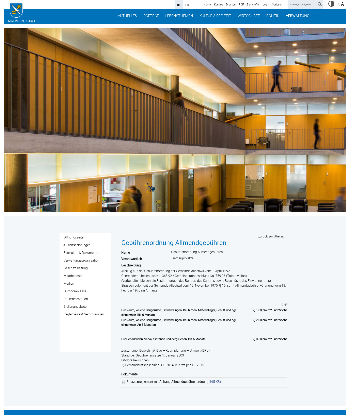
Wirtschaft (249, 15)
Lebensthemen (179, 15)
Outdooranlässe (75, 291)
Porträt (151, 15)
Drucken (231, 4)
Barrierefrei (253, 4)
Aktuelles (127, 15)
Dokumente (129, 374)
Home (207, 4)
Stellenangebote (75, 306)
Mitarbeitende (73, 275)
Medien (69, 283)
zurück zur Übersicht (272, 236)
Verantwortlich (131, 258)
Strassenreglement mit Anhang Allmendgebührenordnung (167, 382)
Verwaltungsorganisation (81, 260)
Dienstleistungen (79, 245)
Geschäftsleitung (76, 268)
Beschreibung (131, 265)
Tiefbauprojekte (182, 258)
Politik (272, 15)
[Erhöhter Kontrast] (331, 5)
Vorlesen (277, 4)
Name (125, 252)
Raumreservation (76, 299)
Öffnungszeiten (74, 237)
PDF (241, 4)
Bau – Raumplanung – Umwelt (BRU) (183, 350)
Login (266, 4)
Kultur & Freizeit (215, 15)
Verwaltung (297, 15)
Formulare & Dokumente (81, 252)
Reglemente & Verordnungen (84, 314)
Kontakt (218, 4)
